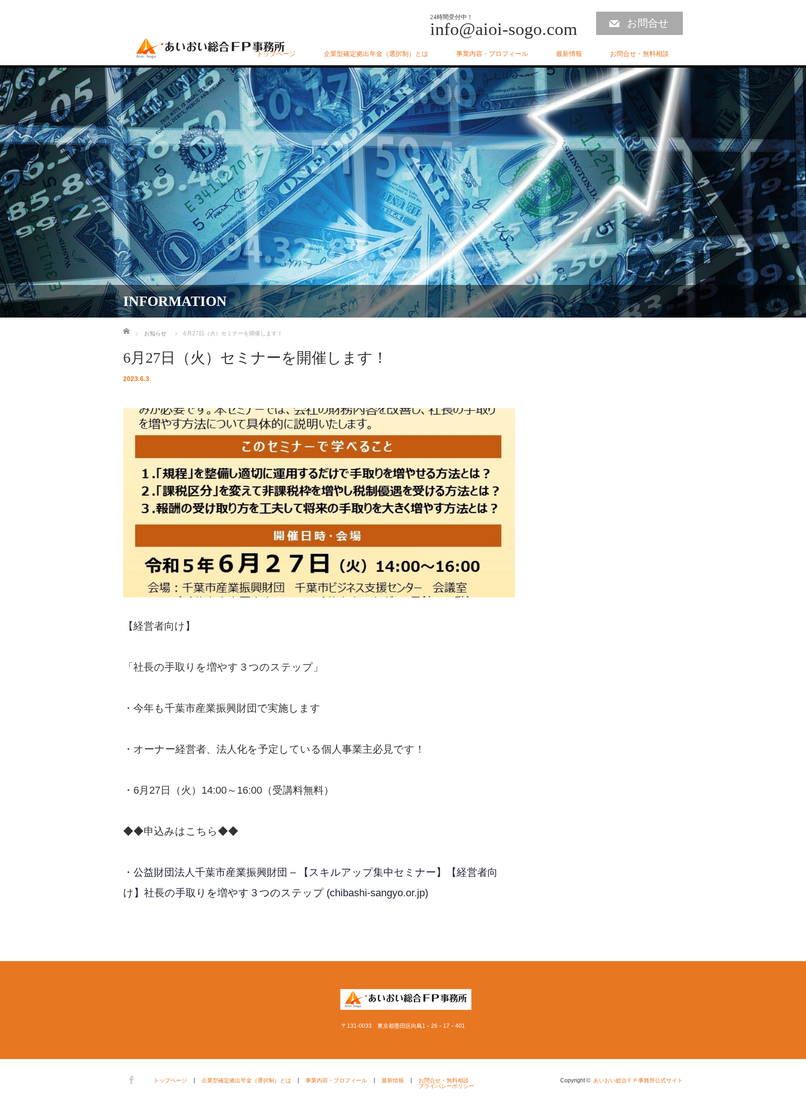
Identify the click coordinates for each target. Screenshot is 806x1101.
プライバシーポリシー (446, 1086)
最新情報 (569, 53)
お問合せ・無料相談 (639, 53)
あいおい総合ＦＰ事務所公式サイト (638, 1080)
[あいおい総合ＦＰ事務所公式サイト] (210, 49)
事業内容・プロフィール (492, 53)
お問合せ (648, 23)
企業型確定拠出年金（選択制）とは (376, 53)
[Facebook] (130, 1079)
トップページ (276, 53)
